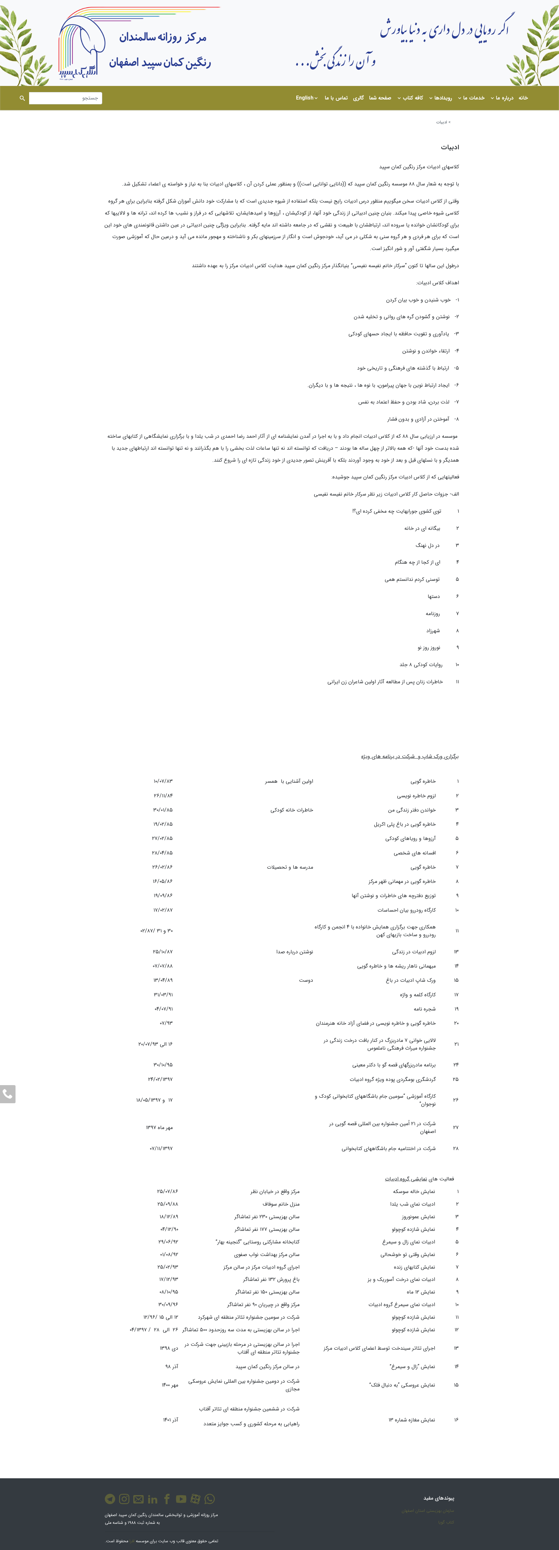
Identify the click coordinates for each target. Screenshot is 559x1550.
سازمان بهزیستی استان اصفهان (428, 1511)
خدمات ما (474, 98)
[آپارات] (194, 1502)
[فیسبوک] (165, 1502)
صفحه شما (380, 98)
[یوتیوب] (179, 1502)
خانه (523, 98)
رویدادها (443, 98)
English (304, 98)
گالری (358, 98)
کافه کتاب (413, 98)
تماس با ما (336, 98)
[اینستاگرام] (122, 1502)
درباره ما (504, 98)
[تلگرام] (110, 1502)
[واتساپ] (208, 1502)
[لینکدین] (151, 1502)
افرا (132, 1541)
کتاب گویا (446, 1522)
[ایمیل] (137, 1502)
